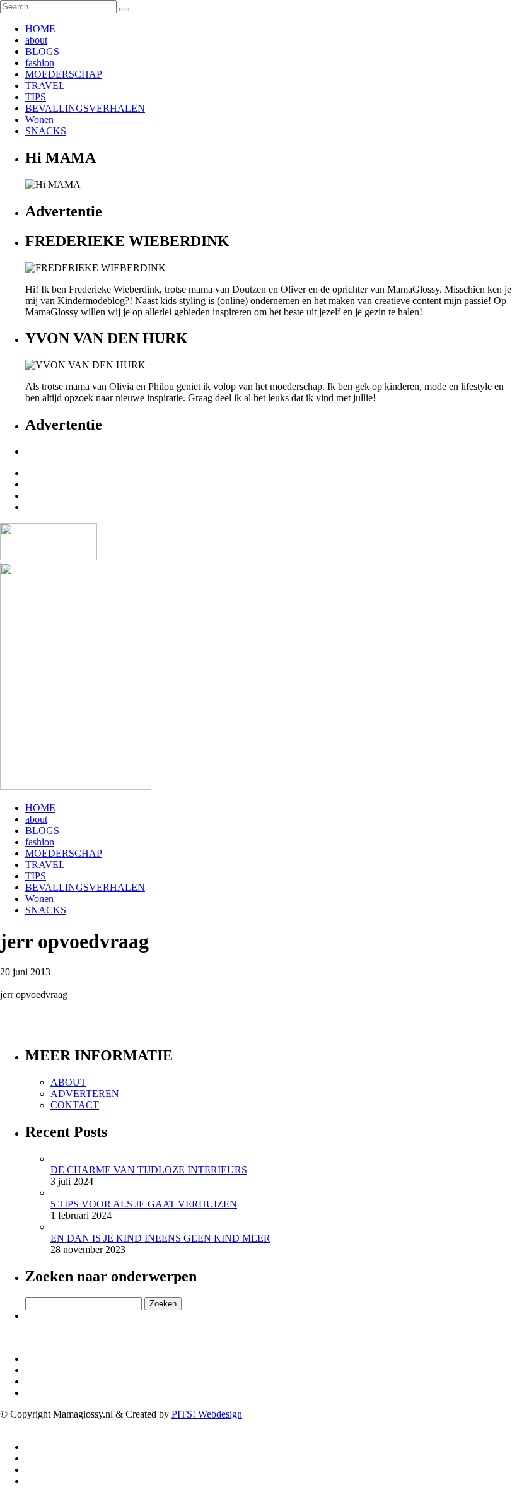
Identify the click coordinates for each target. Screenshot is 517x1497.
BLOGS (42, 51)
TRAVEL (45, 85)
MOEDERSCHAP (63, 74)
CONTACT (74, 1105)
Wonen (39, 119)
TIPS (35, 96)
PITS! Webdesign (206, 1414)
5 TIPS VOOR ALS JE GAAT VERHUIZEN (143, 1204)
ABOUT (68, 1082)
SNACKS (45, 131)
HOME (40, 28)
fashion (39, 62)
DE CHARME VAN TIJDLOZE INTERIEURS (148, 1170)
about (36, 40)
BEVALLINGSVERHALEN (85, 108)
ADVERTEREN (84, 1093)
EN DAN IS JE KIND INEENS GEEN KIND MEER (160, 1238)
